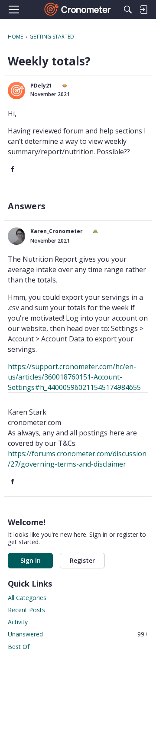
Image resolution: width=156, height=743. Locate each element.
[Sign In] (143, 9)
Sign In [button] (30, 560)
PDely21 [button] (41, 85)
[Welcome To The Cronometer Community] (78, 9)
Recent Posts (26, 610)
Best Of (18, 646)
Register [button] (82, 560)
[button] (16, 90)
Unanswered (78, 634)
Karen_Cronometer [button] (56, 231)
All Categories (27, 598)
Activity (18, 622)
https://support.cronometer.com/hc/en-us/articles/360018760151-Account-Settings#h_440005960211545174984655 (74, 377)
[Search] (128, 9)
